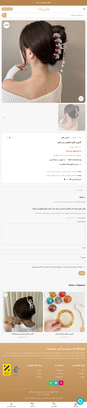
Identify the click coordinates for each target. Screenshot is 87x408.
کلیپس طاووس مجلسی (67, 175)
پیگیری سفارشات (7, 9)
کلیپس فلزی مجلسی (52, 175)
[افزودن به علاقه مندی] (47, 295)
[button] (83, 61)
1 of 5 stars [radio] (74, 218)
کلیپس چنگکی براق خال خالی (64, 334)
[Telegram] (56, 383)
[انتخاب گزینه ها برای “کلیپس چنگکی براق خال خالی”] (82, 330)
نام (83, 248)
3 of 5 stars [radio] (70, 218)
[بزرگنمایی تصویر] (81, 98)
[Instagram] (61, 383)
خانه (80, 137)
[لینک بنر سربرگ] (43, 3)
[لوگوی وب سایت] (43, 9)
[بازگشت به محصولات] (9, 137)
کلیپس (74, 137)
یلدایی (49, 171)
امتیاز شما (81, 218)
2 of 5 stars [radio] (72, 218)
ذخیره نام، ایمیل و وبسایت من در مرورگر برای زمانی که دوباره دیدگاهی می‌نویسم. (57, 267)
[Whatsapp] (51, 383)
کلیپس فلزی (65, 137)
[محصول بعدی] (7, 137)
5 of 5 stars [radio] (67, 218)
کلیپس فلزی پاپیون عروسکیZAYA (23, 334)
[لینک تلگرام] (64, 179)
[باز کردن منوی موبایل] (84, 9)
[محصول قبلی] (12, 137)
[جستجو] (4, 15)
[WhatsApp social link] (67, 179)
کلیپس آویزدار (66, 171)
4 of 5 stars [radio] (69, 218)
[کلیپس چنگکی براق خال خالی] (64, 312)
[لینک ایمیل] (70, 179)
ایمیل (82, 257)
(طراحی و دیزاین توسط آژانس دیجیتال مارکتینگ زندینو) (43, 398)
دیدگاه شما (81, 222)
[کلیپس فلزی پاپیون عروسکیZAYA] (22, 312)
